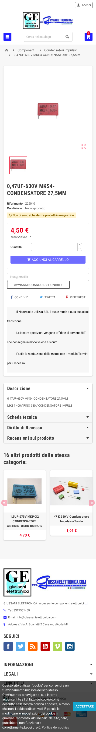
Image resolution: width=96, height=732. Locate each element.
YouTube (45, 646)
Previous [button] (4, 503)
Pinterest (77, 297)
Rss (33, 646)
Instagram (70, 646)
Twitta (49, 297)
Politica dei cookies (55, 727)
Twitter (20, 646)
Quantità (16, 247)
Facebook (8, 646)
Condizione (14, 208)
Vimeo (57, 646)
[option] (24, 507)
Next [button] (92, 503)
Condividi (21, 297)
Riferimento (15, 203)
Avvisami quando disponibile (38, 285)
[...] (86, 603)
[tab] (48, 388)
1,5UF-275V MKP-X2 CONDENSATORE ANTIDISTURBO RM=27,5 (24, 521)
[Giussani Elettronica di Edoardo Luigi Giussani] (48, 20)
